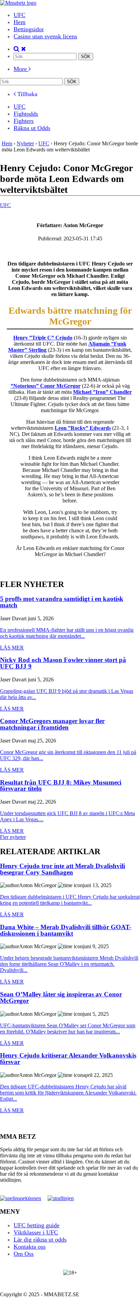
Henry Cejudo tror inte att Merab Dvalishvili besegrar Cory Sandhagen (62, 869)
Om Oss (24, 1253)
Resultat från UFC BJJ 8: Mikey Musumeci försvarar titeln (60, 785)
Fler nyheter (13, 837)
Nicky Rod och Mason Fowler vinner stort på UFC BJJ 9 (63, 663)
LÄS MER (12, 647)
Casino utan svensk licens (45, 36)
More (21, 69)
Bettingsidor (29, 29)
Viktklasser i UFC (36, 1232)
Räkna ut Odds (32, 128)
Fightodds (26, 113)
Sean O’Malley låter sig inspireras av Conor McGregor (61, 997)
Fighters (24, 120)
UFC (19, 15)
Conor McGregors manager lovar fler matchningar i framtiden (52, 724)
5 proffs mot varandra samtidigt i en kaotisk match (61, 602)
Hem (19, 22)
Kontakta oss (30, 1246)
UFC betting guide (36, 1225)
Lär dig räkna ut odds (40, 1239)
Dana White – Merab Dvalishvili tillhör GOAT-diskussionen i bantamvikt (65, 930)
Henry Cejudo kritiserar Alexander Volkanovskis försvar (68, 1058)
